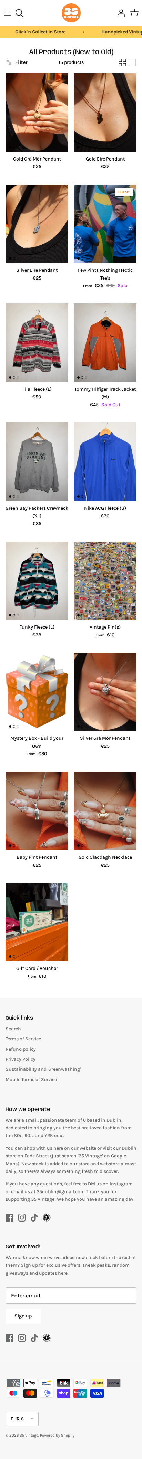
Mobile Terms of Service (31, 1079)
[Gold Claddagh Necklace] (105, 811)
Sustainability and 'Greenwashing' (43, 1069)
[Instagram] (22, 1218)
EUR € (17, 1419)
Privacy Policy (21, 1059)
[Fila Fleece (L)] (37, 342)
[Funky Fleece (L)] (37, 581)
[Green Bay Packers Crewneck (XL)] (37, 461)
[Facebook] (9, 1218)
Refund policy (21, 1049)
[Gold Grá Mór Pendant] (37, 112)
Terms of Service (23, 1039)
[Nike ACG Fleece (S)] (105, 461)
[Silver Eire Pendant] (37, 224)
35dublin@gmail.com (61, 1192)
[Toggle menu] (7, 13)
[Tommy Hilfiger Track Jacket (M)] (105, 342)
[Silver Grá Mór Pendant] (105, 692)
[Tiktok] (34, 1218)
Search (13, 1029)
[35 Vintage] (71, 12)
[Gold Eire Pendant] (105, 112)
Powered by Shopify (57, 1435)
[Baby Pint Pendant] (37, 811)
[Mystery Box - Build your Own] (37, 692)
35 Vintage (29, 1435)
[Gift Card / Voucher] (37, 922)
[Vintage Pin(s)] (105, 581)
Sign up (23, 1316)
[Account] (119, 13)
